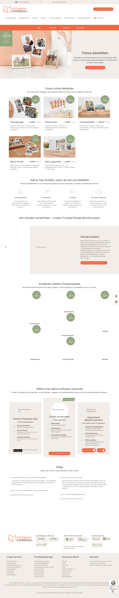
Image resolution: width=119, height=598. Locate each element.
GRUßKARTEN (69, 18)
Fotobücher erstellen (41, 565)
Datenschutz (66, 573)
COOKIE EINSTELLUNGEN (74, 593)
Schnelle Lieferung (23, 2)
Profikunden (11, 571)
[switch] (113, 591)
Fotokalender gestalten (41, 561)
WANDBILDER (23, 18)
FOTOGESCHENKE (84, 18)
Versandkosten (11, 575)
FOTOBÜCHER (10, 18)
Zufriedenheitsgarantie (14, 565)
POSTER (43, 18)
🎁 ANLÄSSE (98, 18)
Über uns (65, 565)
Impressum (65, 575)
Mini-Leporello (39, 575)
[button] (4, 594)
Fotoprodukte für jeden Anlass (44, 567)
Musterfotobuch (12, 569)
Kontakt (64, 561)
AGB (63, 567)
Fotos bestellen (39, 569)
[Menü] (116, 581)
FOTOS (34, 18)
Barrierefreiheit (67, 577)
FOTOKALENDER (54, 18)
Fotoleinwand (38, 577)
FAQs (64, 563)
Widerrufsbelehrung (68, 569)
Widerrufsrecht (67, 571)
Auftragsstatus (11, 563)
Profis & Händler (12, 561)
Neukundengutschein (14, 567)
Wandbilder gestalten (41, 563)
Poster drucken (39, 571)
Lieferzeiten (10, 573)
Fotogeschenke (39, 573)
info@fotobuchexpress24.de (103, 565)
